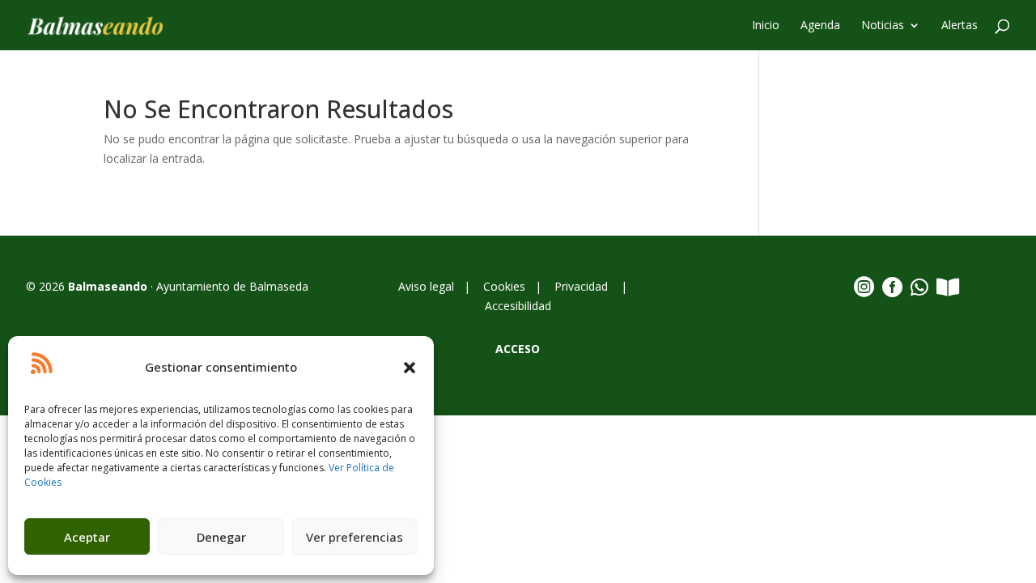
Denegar (221, 537)
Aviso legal (429, 286)
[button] (409, 368)
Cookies (504, 286)
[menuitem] (765, 34)
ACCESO (517, 348)
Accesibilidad (518, 305)
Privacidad (582, 286)
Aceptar (87, 537)
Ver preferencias (354, 537)
